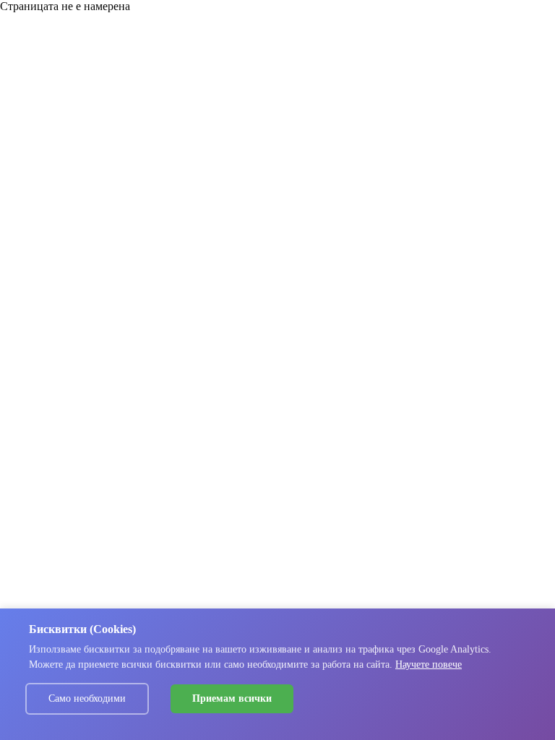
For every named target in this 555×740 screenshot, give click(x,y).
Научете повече (428, 664)
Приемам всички (232, 698)
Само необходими (87, 698)
